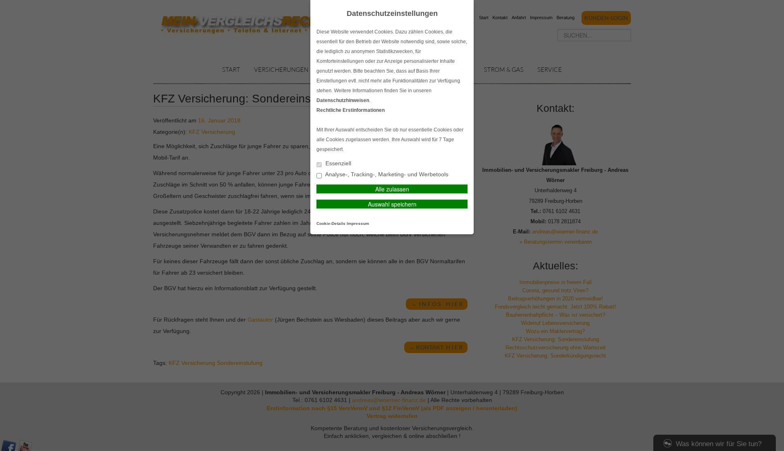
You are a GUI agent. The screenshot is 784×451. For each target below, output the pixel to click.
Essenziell (337, 163)
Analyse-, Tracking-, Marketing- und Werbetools (386, 174)
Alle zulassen (392, 189)
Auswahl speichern (392, 204)
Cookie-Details (330, 223)
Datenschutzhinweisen (342, 100)
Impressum (358, 223)
